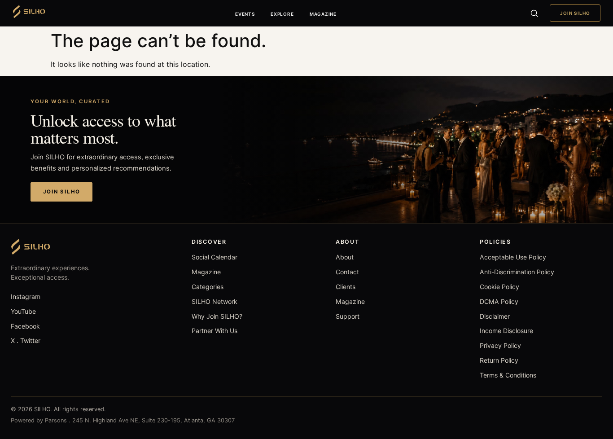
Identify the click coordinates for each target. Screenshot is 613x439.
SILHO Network (214, 301)
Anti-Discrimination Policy (517, 272)
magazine (323, 14)
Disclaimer (495, 316)
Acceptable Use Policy (513, 257)
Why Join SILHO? (217, 316)
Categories (207, 286)
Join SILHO (575, 13)
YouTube (23, 311)
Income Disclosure (506, 330)
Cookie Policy (499, 286)
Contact (347, 272)
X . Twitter (25, 340)
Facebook (25, 326)
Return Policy (499, 360)
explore (282, 14)
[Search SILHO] (534, 13)
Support (347, 316)
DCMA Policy (499, 301)
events (245, 14)
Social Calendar (214, 257)
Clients (345, 286)
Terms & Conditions (508, 375)
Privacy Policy (500, 345)
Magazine (206, 272)
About (345, 257)
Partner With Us (214, 330)
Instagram (25, 296)
